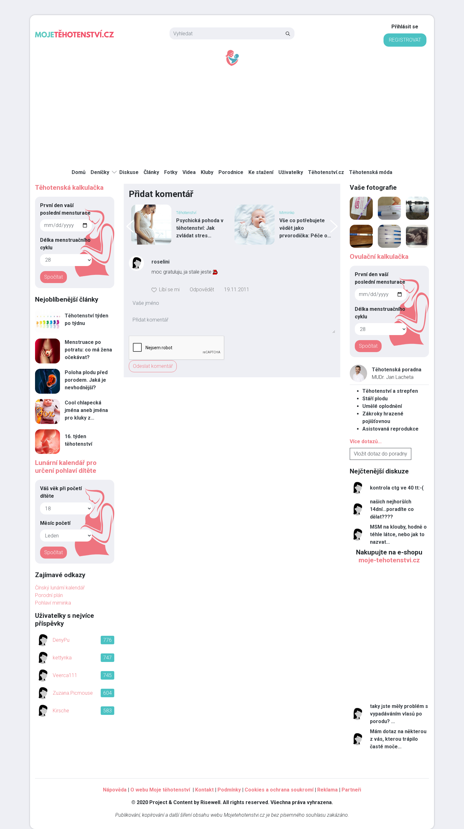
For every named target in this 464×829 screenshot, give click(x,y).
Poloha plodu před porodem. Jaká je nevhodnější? (86, 380)
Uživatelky (290, 172)
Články (151, 172)
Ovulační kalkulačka (379, 256)
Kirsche (61, 711)
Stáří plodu (375, 399)
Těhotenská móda (370, 172)
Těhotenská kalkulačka (69, 187)
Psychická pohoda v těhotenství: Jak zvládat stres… (199, 228)
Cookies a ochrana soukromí (279, 790)
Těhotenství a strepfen (390, 391)
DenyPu (61, 640)
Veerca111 (65, 675)
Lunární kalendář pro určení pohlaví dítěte (66, 466)
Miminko (286, 212)
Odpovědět (202, 290)
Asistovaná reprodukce (390, 429)
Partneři (351, 790)
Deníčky (100, 172)
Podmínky (229, 790)
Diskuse (129, 172)
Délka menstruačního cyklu (65, 244)
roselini (161, 262)
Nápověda (115, 790)
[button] (166, 289)
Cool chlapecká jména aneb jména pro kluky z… (86, 410)
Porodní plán (49, 595)
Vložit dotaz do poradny (380, 454)
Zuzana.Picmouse (73, 693)
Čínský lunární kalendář (60, 588)
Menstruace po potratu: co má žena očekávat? (88, 349)
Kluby (207, 172)
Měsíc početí (55, 523)
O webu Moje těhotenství (160, 790)
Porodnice (230, 172)
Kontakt (204, 790)
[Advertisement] (232, 114)
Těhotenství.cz (326, 172)
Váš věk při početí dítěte (61, 492)
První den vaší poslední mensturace (65, 209)
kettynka (62, 658)
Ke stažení (260, 172)
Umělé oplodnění (382, 406)
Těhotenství (186, 212)
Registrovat (405, 40)
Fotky (170, 172)
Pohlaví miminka (53, 603)
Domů (79, 172)
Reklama (327, 790)
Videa (189, 172)
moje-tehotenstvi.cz (389, 560)
